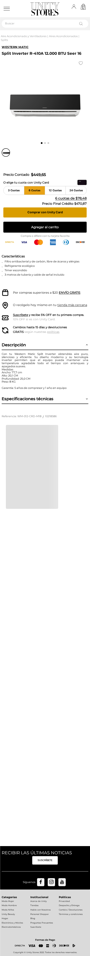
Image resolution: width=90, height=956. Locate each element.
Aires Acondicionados (63, 36)
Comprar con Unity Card (45, 212)
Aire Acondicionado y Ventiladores (23, 36)
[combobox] (45, 24)
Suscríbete (20, 314)
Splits (4, 40)
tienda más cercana (72, 305)
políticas (53, 331)
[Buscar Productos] (82, 24)
